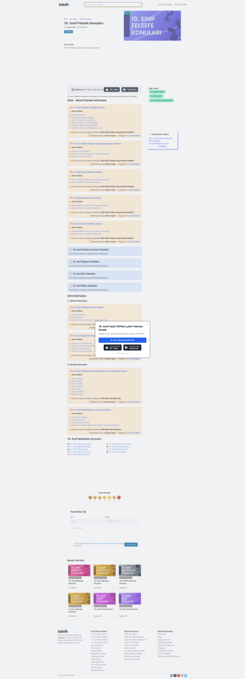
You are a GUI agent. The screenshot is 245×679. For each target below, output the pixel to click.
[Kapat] (147, 323)
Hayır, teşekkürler (122, 353)
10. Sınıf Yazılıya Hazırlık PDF (122, 340)
